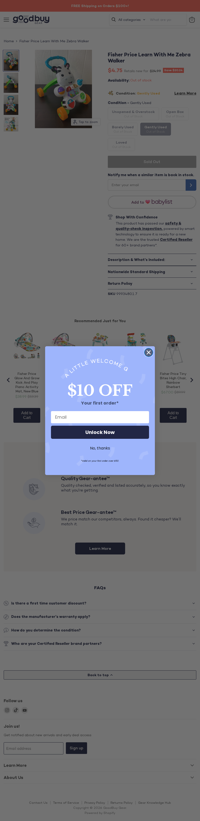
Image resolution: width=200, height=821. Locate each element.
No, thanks (100, 448)
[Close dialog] (148, 352)
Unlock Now (100, 432)
